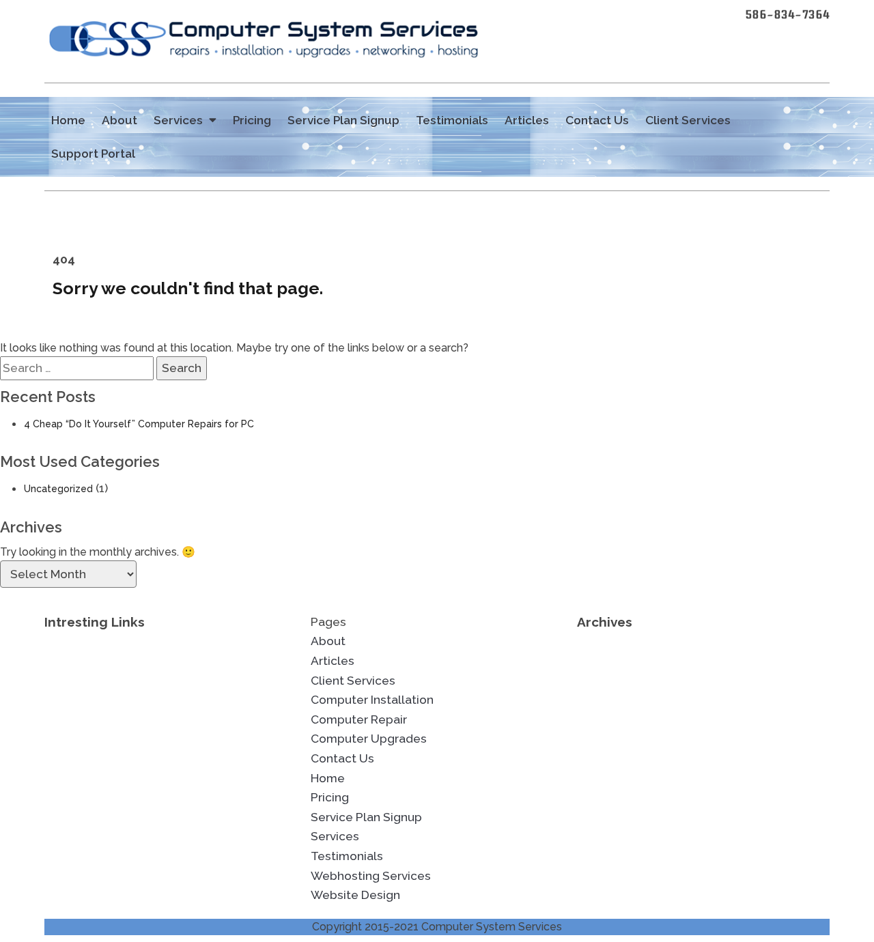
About (119, 120)
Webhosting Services (371, 876)
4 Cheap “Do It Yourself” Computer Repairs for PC (139, 423)
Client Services (688, 120)
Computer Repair (359, 719)
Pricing (252, 120)
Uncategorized (58, 488)
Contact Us (597, 120)
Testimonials (452, 120)
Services (178, 120)
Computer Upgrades (369, 738)
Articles (527, 120)
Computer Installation (372, 699)
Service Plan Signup (343, 120)
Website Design (355, 895)
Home (68, 120)
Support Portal (93, 153)
